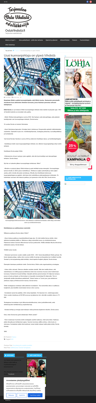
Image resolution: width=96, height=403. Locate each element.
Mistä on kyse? (10, 40)
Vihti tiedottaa (10, 45)
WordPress (7, 400)
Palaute (74, 40)
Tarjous (14, 337)
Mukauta (11, 395)
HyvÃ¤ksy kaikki (35, 395)
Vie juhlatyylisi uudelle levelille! (22, 345)
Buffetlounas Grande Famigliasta (20, 347)
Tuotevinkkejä (84, 40)
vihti (12, 339)
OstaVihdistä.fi (15, 30)
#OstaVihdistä (64, 40)
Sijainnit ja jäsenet (51, 40)
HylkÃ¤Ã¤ (22, 395)
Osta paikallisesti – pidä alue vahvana (31, 40)
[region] (24, 388)
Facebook (11, 374)
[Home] (13, 50)
